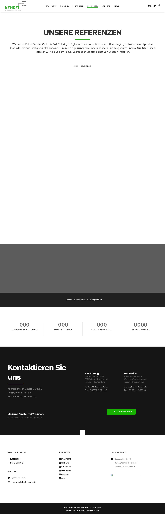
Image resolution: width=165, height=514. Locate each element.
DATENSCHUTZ (16, 463)
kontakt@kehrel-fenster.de (96, 387)
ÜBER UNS (65, 463)
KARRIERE (65, 474)
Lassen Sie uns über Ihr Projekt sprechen (84, 299)
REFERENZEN (66, 470)
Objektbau (86, 66)
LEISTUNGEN (66, 466)
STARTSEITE (66, 459)
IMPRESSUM (15, 459)
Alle (76, 66)
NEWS (63, 478)
